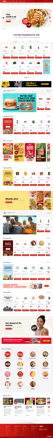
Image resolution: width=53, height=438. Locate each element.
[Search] (42, 1)
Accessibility (50, 437)
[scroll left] (3, 18)
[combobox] (37, 1)
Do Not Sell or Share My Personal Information (11, 437)
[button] (24, 183)
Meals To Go (15, 428)
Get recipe (27, 415)
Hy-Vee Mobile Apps (33, 429)
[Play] (20, 225)
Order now (5, 415)
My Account (7, 429)
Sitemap (3, 437)
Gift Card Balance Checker (8, 430)
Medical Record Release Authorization (28, 437)
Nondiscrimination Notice (45, 437)
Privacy (5, 437)
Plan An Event (15, 434)
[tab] (15, 41)
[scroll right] (49, 18)
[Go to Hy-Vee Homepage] (4, 1)
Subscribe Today (37, 420)
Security (17, 437)
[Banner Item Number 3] (5, 28)
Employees (33, 437)
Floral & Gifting (15, 429)
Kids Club (32, 430)
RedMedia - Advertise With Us (26, 428)
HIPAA (23, 437)
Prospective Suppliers (37, 437)
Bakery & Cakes (15, 430)
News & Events (24, 430)
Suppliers (41, 437)
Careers (23, 429)
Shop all (48, 238)
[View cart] (49, 1)
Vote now (16, 415)
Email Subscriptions (8, 428)
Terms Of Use (20, 437)
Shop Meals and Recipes (33, 428)
